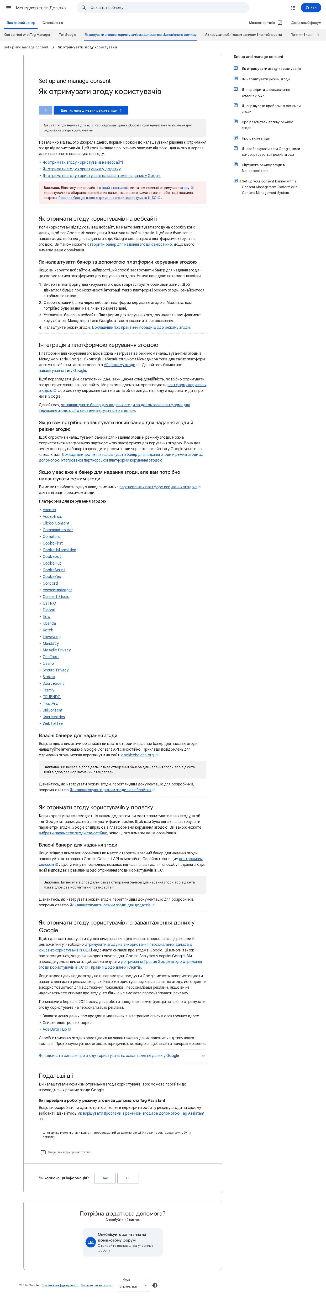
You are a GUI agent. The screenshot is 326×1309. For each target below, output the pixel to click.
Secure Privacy (55, 670)
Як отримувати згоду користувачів (271, 69)
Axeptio (49, 510)
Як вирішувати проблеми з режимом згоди (271, 109)
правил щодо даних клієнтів (116, 967)
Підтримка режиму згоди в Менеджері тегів (263, 168)
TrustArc (50, 703)
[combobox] (169, 7)
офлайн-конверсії (113, 188)
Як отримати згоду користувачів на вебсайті (83, 162)
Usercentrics (54, 717)
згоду (184, 188)
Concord (50, 583)
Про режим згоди (256, 138)
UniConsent (53, 710)
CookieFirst (53, 543)
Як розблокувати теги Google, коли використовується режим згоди (271, 152)
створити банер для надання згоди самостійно (129, 244)
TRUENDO (52, 697)
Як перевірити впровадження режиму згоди (266, 93)
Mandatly (51, 643)
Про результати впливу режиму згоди (267, 125)
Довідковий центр (20, 23)
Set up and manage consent (258, 56)
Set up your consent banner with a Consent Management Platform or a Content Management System (269, 187)
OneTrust (51, 656)
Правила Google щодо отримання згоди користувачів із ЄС (107, 198)
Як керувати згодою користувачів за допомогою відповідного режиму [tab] (141, 35)
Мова (126, 1279)
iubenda (49, 623)
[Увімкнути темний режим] (155, 1285)
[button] (8, 7)
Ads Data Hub (55, 1029)
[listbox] (133, 1286)
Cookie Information (59, 550)
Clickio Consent (56, 523)
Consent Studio (56, 596)
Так (105, 1178)
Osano (48, 663)
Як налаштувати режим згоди (266, 79)
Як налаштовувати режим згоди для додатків (110, 905)
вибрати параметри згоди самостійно (73, 833)
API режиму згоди (119, 365)
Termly (48, 690)
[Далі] (316, 35)
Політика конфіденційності (60, 1285)
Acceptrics (52, 516)
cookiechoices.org (137, 755)
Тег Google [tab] (67, 35)
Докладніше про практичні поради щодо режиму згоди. (141, 327)
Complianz (52, 536)
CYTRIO (49, 603)
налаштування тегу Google (62, 370)
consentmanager (57, 590)
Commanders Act (58, 530)
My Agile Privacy (57, 650)
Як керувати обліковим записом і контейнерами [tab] (243, 35)
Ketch (48, 630)
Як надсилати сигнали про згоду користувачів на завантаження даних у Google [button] (109, 1055)
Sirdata (49, 677)
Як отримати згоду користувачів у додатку (82, 169)
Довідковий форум (306, 23)
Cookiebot (52, 556)
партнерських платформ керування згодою (158, 487)
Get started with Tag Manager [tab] (27, 35)
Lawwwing (52, 636)
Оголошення (52, 23)
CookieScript (54, 570)
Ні (128, 1178)
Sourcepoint (53, 683)
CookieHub (52, 563)
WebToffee (53, 723)
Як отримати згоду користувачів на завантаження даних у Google (102, 175)
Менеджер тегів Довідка (41, 7)
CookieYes (52, 576)
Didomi (49, 610)
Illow (46, 616)
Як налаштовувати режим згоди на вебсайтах (110, 790)
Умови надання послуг (96, 1285)
